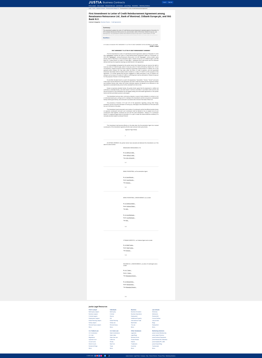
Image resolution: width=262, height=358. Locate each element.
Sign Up (170, 2)
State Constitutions (115, 333)
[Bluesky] (105, 356)
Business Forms (135, 337)
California (112, 339)
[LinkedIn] (95, 356)
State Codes (113, 335)
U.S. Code (91, 335)
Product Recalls (135, 339)
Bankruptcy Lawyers (94, 312)
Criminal (112, 314)
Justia (90, 8)
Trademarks (134, 344)
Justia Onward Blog (157, 344)
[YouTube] (97, 356)
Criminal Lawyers (93, 316)
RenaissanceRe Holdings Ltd (112, 8)
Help (147, 356)
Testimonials (155, 346)
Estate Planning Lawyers (95, 320)
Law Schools (119, 5)
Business (133, 310)
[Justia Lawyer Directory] (109, 356)
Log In (164, 2)
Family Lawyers (92, 322)
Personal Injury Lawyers (95, 325)
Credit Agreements (116, 22)
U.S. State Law (114, 331)
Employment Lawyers (94, 318)
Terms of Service (153, 356)
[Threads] (103, 356)
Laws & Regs (127, 5)
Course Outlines (156, 318)
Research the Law (110, 5)
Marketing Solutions (145, 5)
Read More (106, 38)
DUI (111, 318)
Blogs (153, 322)
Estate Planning (114, 320)
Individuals (113, 310)
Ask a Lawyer (100, 5)
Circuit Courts (92, 341)
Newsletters (135, 5)
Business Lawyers (93, 314)
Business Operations (136, 314)
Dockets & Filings (93, 346)
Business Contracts (101, 8)
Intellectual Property (136, 318)
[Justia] (95, 2)
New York (112, 344)
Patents (133, 341)
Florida (111, 341)
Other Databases (136, 331)
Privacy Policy (161, 356)
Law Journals (155, 320)
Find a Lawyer (92, 5)
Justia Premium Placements (159, 337)
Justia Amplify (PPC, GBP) (158, 341)
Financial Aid (155, 316)
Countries (133, 346)
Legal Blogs (134, 335)
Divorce (112, 316)
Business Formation (136, 312)
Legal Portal (137, 356)
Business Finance (105, 22)
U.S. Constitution (93, 333)
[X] (107, 356)
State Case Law (114, 337)
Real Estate (134, 322)
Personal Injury (114, 325)
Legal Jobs (133, 333)
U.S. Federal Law (94, 331)
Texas (111, 346)
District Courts (92, 344)
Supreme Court (93, 339)
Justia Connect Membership (159, 333)
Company (142, 356)
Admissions (155, 314)
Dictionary (154, 312)
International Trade (136, 320)
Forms (94, 8)
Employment (134, 316)
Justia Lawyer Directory (158, 335)
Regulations (92, 337)
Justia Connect (129, 356)
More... (90, 327)
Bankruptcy (113, 312)
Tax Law (133, 325)
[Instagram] (101, 356)
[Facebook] (99, 356)
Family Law (112, 322)
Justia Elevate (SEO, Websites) (159, 339)
